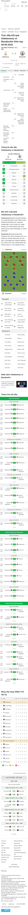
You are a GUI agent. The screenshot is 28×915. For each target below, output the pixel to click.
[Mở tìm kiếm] (24, 4)
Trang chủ (3, 840)
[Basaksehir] (22, 55)
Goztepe (21, 538)
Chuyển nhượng (5, 857)
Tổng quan (3, 70)
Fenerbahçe (8, 733)
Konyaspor (7, 761)
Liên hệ (4, 904)
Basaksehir (22, 57)
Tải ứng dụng (14, 864)
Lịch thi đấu (10, 31)
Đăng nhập (24, 2)
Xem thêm (14, 834)
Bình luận (3, 852)
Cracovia (8, 664)
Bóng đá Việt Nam (18, 840)
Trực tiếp (3, 850)
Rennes (20, 564)
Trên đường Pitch (5, 848)
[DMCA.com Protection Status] (5, 911)
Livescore (3, 862)
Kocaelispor (21, 617)
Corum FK (21, 550)
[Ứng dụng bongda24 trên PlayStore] (11, 866)
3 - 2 (14, 813)
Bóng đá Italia (17, 850)
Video (2, 845)
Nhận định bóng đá (5, 855)
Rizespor (7, 712)
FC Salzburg (7, 644)
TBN (22, 6)
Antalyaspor (21, 595)
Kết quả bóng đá (18, 856)
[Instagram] (18, 901)
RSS (2, 901)
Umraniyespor (7, 581)
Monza (20, 575)
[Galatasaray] (5, 55)
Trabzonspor (7, 609)
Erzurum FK (7, 544)
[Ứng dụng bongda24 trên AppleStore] (16, 866)
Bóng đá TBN (17, 848)
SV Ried (8, 652)
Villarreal (21, 558)
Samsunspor (22, 679)
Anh (18, 6)
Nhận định (23, 70)
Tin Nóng (3, 843)
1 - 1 (14, 819)
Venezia (20, 570)
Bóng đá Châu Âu (18, 845)
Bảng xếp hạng (23, 31)
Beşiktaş (7, 744)
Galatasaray (5, 57)
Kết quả (17, 31)
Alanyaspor (7, 723)
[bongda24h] (1, 6)
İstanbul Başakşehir (7, 503)
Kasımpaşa (7, 590)
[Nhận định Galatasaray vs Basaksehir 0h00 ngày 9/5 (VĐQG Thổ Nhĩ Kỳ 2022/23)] (21, 384)
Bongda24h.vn (17, 906)
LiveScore (4, 31)
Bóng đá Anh (17, 843)
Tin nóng (6, 6)
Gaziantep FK (7, 672)
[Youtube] (21, 901)
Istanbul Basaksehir (7, 463)
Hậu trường (4, 859)
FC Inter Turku (6, 627)
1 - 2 (14, 816)
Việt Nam (13, 6)
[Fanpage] (14, 901)
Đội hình (16, 70)
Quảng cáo (11, 904)
